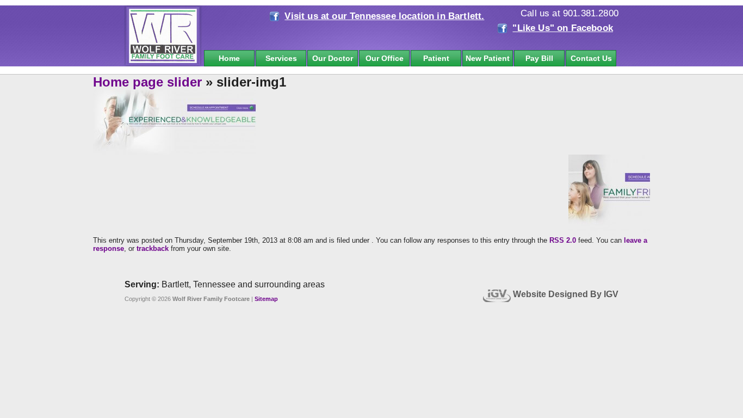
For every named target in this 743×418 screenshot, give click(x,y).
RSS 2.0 (562, 240)
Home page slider (147, 82)
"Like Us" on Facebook (562, 28)
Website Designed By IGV (565, 294)
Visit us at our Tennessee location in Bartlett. (384, 16)
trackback (153, 248)
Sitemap (266, 299)
